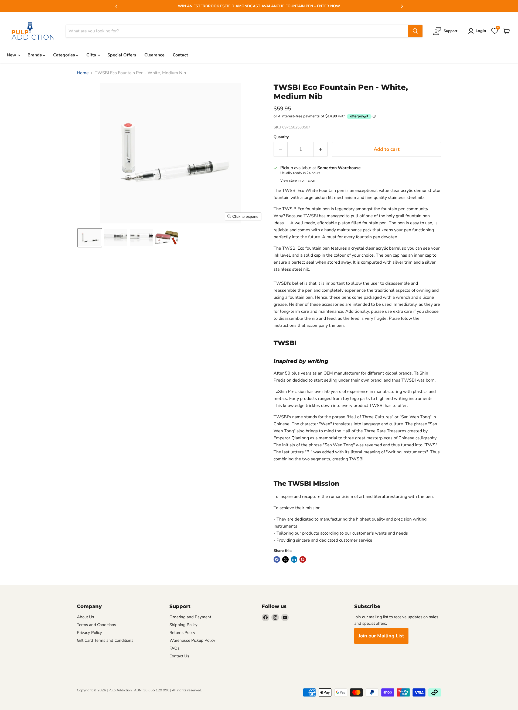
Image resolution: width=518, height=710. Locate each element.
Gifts (91, 55)
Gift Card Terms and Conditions (105, 640)
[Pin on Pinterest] (302, 559)
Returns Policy (182, 632)
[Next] (402, 6)
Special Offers (121, 55)
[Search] (415, 31)
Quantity (281, 137)
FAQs (174, 648)
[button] (90, 238)
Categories (64, 55)
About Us (85, 617)
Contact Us (179, 656)
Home (83, 72)
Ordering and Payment (190, 617)
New (12, 55)
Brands (35, 55)
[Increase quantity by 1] (321, 149)
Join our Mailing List (381, 636)
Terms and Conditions (96, 624)
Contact (180, 55)
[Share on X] (285, 559)
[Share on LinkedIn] (294, 559)
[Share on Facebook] (277, 559)
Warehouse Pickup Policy (192, 640)
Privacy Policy (89, 632)
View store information (297, 180)
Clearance (154, 55)
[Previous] (116, 6)
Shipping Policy (183, 624)
